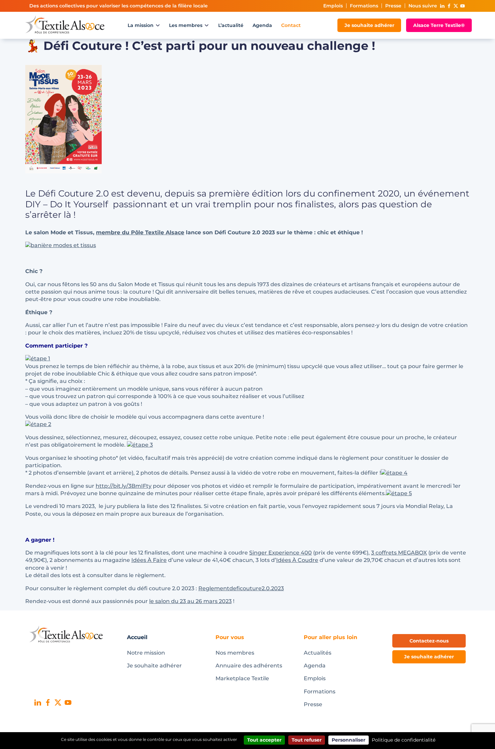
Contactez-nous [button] (429, 641)
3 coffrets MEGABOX (399, 552)
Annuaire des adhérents (249, 665)
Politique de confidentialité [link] (403, 740)
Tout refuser (307, 740)
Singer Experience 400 (280, 552)
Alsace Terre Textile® (439, 25)
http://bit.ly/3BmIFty (124, 486)
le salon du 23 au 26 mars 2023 (190, 601)
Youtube (462, 5)
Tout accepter (264, 740)
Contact (291, 25)
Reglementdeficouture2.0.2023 (241, 588)
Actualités (317, 653)
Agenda (262, 25)
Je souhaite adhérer (369, 25)
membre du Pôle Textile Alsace (140, 232)
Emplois (333, 5)
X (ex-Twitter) (455, 5)
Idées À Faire (149, 560)
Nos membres (235, 653)
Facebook (449, 5)
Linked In (442, 5)
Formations (364, 5)
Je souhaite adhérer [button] (429, 657)
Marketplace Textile (242, 678)
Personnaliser (348, 740)
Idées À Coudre (297, 560)
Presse (393, 5)
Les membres (185, 25)
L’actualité (230, 25)
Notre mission (146, 653)
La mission (141, 25)
